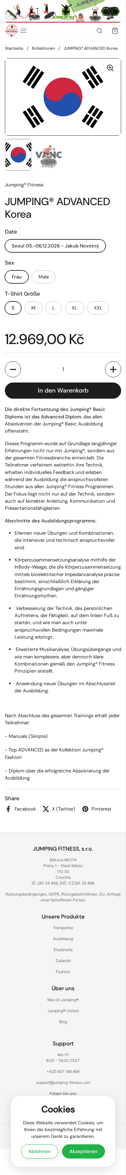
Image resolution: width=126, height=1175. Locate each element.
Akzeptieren (83, 1151)
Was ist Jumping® (63, 999)
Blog (63, 1021)
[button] (13, 369)
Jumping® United (63, 1010)
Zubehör (63, 960)
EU (102, 894)
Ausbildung (63, 938)
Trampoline (63, 927)
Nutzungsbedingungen (26, 894)
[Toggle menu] (23, 30)
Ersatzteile (63, 949)
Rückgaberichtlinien (79, 894)
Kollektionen (43, 48)
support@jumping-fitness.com (63, 1082)
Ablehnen (39, 1151)
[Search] (99, 31)
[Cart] (115, 31)
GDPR (53, 894)
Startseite (14, 48)
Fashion (63, 971)
